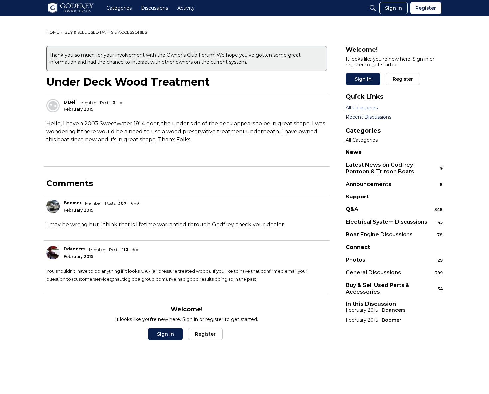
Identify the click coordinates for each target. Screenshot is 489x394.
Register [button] (205, 334)
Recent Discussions (368, 117)
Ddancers (74, 248)
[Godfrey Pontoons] (71, 8)
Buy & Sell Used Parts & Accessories (394, 288)
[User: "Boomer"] (53, 206)
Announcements (394, 184)
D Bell (70, 102)
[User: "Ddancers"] (53, 252)
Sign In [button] (165, 334)
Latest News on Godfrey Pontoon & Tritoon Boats (394, 168)
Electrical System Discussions (394, 222)
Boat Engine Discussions (394, 234)
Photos (394, 260)
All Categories (362, 108)
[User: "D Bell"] (53, 105)
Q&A (394, 209)
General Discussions (394, 272)
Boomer (73, 202)
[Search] (373, 8)
